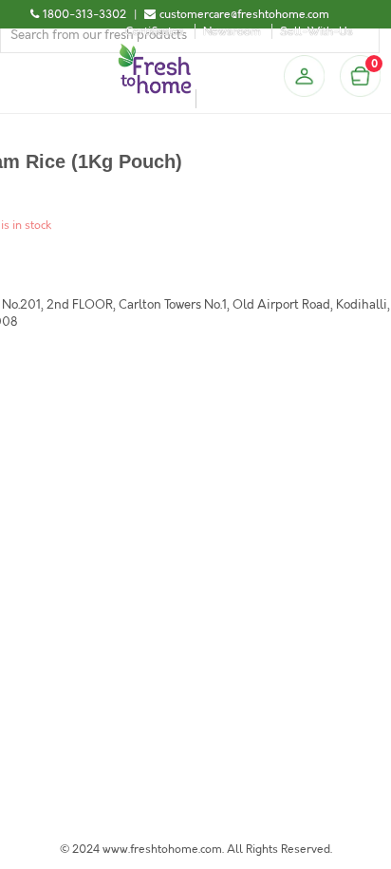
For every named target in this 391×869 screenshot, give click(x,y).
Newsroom (232, 31)
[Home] (155, 51)
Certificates (154, 31)
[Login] (304, 76)
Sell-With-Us (316, 31)
